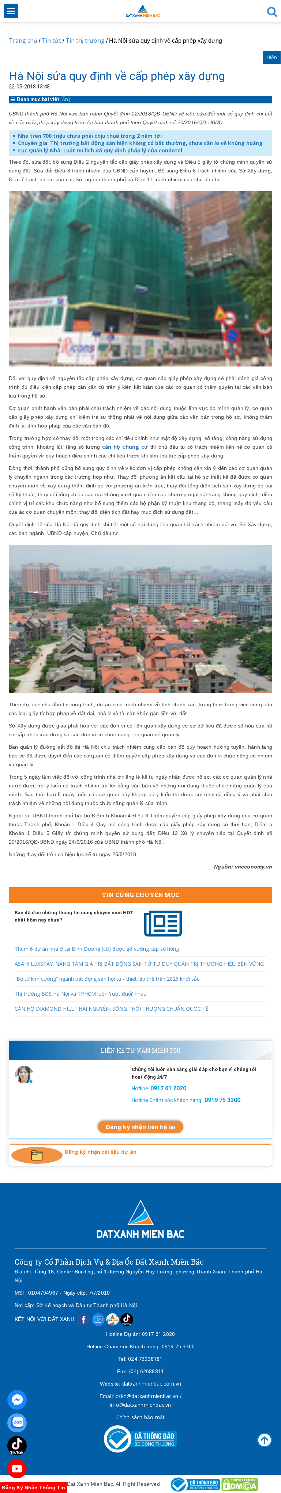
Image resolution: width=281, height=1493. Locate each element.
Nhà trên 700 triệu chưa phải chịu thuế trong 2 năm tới (90, 135)
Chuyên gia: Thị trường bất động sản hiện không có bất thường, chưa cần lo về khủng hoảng (140, 143)
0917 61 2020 (158, 1333)
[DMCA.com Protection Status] (239, 1483)
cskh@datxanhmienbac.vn (147, 1396)
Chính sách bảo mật (140, 1417)
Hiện (271, 57)
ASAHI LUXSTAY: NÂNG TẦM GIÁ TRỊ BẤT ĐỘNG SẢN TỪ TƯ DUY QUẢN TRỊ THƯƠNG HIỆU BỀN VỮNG (139, 963)
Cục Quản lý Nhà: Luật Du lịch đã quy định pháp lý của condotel (100, 150)
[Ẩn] (65, 99)
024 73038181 (145, 1358)
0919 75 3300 (178, 1346)
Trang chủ (23, 41)
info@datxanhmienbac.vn (140, 1404)
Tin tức (51, 41)
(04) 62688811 (146, 1371)
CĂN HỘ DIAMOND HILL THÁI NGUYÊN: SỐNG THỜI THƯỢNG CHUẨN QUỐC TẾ (112, 1008)
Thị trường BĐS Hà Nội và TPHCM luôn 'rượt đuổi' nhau (80, 993)
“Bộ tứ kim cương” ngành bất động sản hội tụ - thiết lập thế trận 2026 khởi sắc (107, 978)
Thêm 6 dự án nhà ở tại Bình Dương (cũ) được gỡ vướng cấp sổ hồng (97, 948)
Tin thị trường (85, 41)
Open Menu (11, 11)
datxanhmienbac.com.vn (151, 1383)
